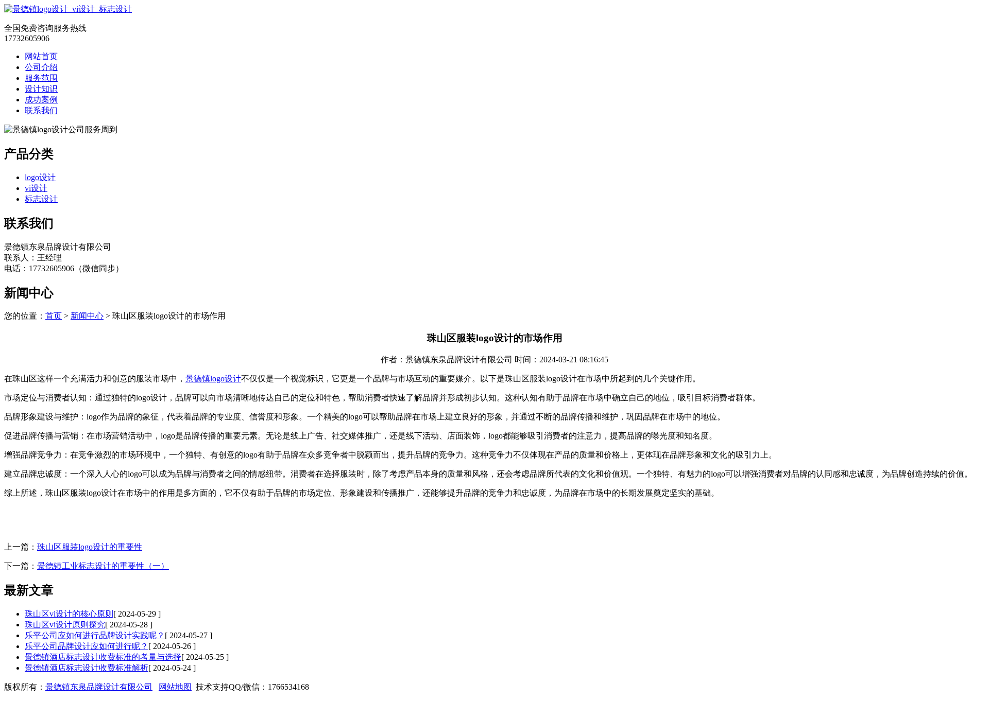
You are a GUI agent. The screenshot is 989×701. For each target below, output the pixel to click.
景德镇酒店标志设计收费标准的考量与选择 (103, 657)
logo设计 (40, 177)
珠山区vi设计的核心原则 (69, 613)
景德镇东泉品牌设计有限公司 (98, 686)
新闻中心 (87, 315)
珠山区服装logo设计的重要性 (89, 546)
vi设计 (36, 188)
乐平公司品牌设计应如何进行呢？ (86, 646)
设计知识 (41, 88)
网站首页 (41, 56)
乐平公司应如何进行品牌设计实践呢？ (95, 635)
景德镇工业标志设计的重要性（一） (103, 566)
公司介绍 (41, 67)
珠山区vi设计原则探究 (65, 624)
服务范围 (41, 78)
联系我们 (41, 110)
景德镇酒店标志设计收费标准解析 (86, 667)
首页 (53, 315)
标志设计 (41, 199)
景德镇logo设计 (213, 378)
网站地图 (175, 686)
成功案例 (41, 99)
